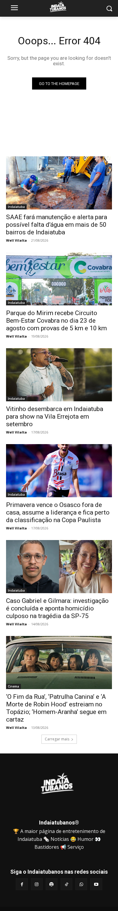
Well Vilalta (16, 240)
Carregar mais (57, 739)
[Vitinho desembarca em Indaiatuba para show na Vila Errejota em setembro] (59, 374)
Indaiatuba (16, 207)
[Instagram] (37, 884)
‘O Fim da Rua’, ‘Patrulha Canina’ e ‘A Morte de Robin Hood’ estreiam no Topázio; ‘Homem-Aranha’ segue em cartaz (56, 708)
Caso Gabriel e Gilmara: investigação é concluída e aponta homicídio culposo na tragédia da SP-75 (57, 608)
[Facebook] (22, 884)
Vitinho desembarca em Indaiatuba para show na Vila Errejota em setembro (54, 416)
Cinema (13, 686)
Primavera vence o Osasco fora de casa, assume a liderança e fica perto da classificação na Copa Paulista (58, 512)
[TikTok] (66, 884)
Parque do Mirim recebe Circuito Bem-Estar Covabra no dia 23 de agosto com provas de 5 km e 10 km (56, 320)
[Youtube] (96, 884)
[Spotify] (51, 884)
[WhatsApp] (81, 884)
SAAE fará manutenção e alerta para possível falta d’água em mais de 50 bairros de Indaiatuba (56, 224)
